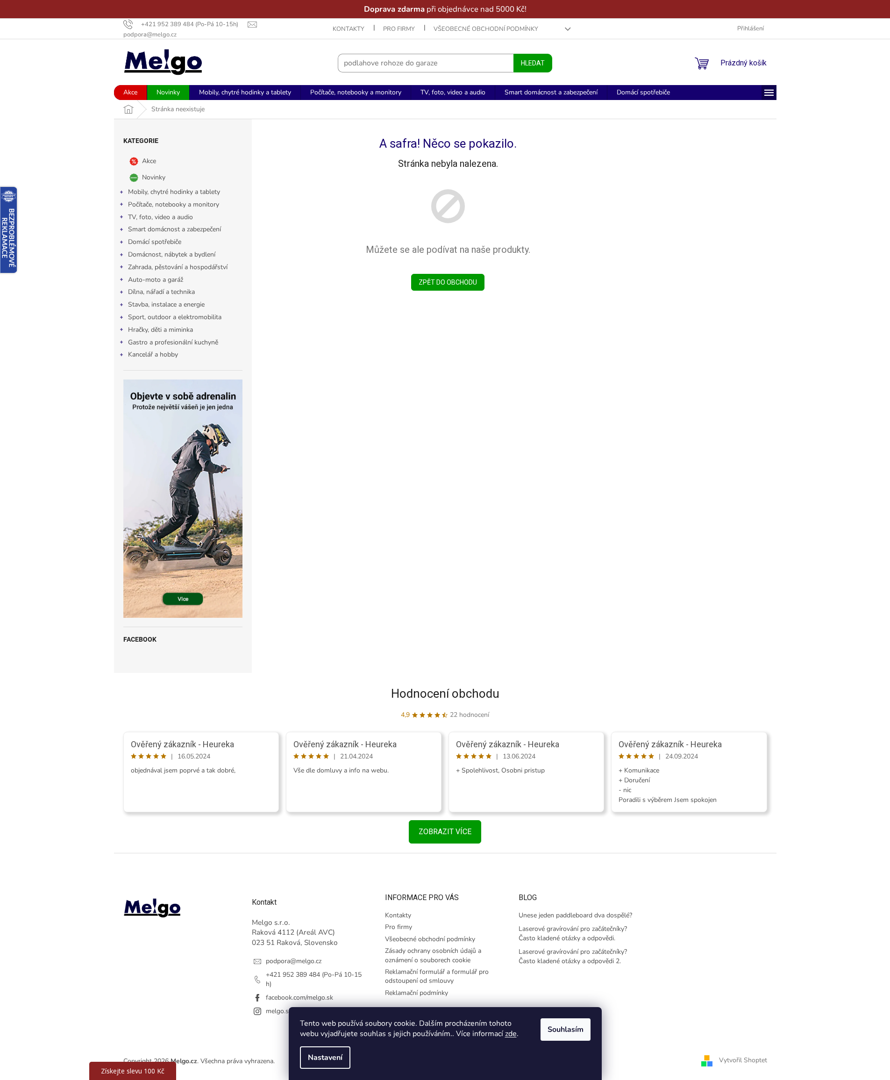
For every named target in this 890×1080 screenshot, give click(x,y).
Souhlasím (566, 1029)
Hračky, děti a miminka (160, 329)
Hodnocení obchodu (445, 694)
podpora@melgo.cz (293, 961)
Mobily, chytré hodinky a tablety (174, 191)
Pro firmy (399, 29)
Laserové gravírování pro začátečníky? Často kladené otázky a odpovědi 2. (573, 956)
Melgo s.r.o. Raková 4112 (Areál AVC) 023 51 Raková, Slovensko (295, 932)
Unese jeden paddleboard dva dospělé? (575, 915)
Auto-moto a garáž (155, 279)
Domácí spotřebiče (154, 241)
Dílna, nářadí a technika (161, 291)
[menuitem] (130, 92)
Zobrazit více (445, 831)
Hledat (533, 63)
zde (511, 1034)
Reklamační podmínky (416, 992)
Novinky (153, 177)
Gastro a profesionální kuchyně (173, 342)
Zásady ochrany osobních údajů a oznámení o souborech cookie (433, 955)
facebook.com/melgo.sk (299, 997)
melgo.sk (279, 1011)
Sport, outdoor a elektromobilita (174, 317)
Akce (149, 161)
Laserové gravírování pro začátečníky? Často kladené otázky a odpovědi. (573, 933)
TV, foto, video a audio (160, 217)
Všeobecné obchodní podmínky (486, 29)
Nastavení (325, 1057)
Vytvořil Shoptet (743, 1060)
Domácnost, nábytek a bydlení (171, 254)
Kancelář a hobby (153, 354)
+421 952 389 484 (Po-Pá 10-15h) (314, 979)
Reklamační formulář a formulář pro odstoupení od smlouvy (437, 976)
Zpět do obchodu (448, 282)
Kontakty (348, 29)
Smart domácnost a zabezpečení (174, 229)
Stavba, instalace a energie (166, 304)
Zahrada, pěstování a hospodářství (178, 267)
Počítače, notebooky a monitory (173, 204)
